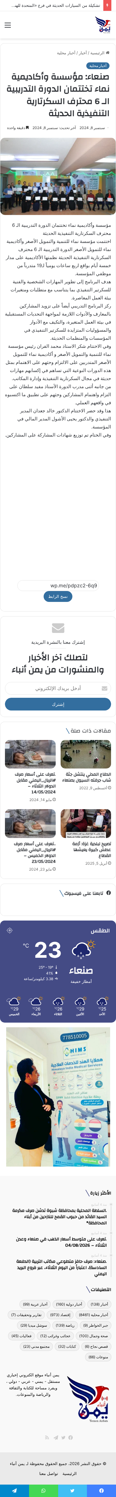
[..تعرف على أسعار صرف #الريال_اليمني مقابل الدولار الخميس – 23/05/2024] (30, 823)
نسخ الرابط (58, 596)
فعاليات (21, 1335)
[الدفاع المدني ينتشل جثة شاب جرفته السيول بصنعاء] (86, 754)
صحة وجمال (93, 1335)
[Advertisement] (58, 506)
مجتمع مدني (36, 1346)
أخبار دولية (69, 1304)
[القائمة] (8, 27)
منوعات (98, 1357)
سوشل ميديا (33, 1325)
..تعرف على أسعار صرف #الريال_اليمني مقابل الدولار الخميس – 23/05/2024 (35, 853)
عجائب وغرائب (55, 1335)
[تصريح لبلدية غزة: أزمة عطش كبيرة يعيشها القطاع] (86, 823)
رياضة (65, 1325)
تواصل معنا (48, 1473)
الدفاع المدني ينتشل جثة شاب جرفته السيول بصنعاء (86, 777)
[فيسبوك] (69, 1437)
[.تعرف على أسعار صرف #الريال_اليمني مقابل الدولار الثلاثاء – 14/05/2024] (30, 754)
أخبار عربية (35, 1304)
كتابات (67, 1346)
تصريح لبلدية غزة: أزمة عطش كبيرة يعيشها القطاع (91, 850)
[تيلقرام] (54, 1437)
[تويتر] (62, 1437)
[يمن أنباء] (102, 25)
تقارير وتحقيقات (26, 1314)
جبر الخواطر (95, 1325)
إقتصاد (60, 1314)
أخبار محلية (66, 52)
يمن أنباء (17, 1463)
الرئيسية (98, 52)
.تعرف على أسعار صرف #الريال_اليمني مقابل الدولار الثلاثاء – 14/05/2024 (35, 783)
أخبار (83, 52)
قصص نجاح (96, 1346)
